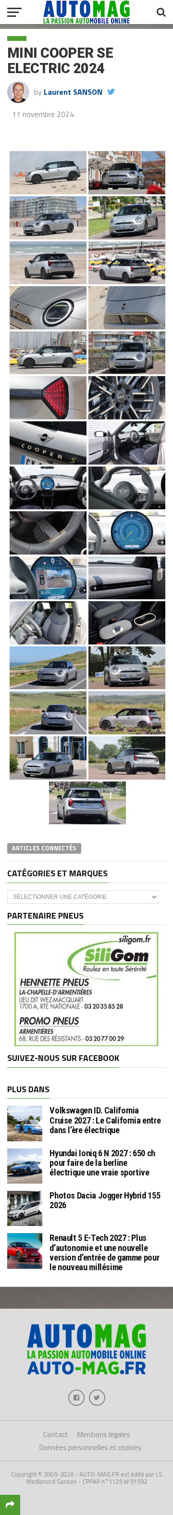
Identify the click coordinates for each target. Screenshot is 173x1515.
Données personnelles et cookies (90, 1447)
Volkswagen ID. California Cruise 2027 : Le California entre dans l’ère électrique (105, 1120)
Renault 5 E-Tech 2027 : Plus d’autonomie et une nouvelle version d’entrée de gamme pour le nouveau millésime (104, 1252)
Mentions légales (103, 1434)
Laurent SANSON (73, 92)
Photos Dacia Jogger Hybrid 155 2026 (104, 1200)
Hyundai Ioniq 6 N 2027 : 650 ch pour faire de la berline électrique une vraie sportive (102, 1162)
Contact (55, 1434)
